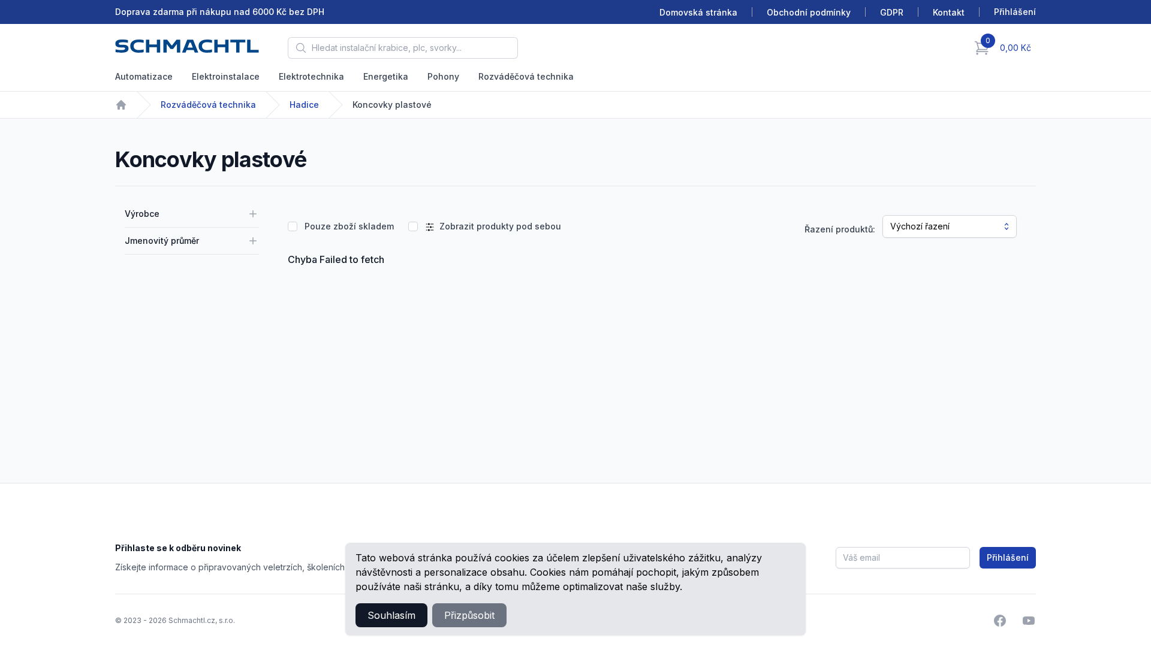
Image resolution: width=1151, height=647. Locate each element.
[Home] (121, 105)
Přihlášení (1008, 557)
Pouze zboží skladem (349, 226)
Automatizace (144, 76)
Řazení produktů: (840, 229)
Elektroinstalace (226, 76)
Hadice (304, 104)
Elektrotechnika (311, 76)
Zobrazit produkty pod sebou (500, 226)
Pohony (443, 76)
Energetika (385, 76)
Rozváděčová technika (526, 76)
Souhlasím (391, 615)
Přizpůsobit (469, 615)
